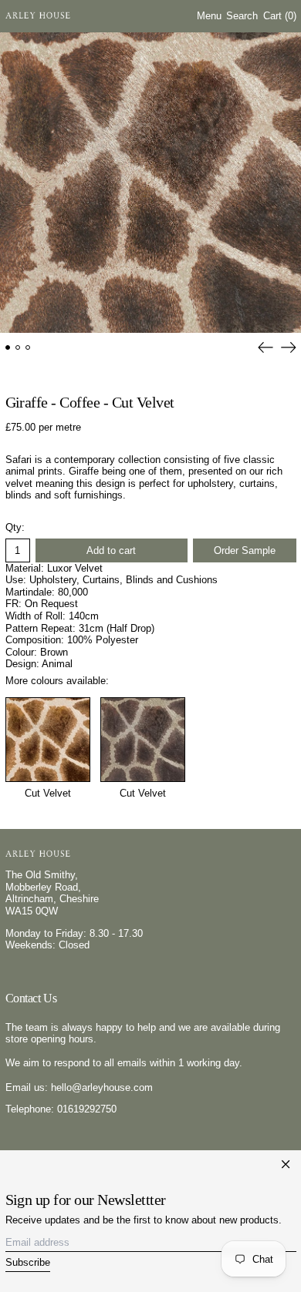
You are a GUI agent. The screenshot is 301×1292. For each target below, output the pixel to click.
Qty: (15, 527)
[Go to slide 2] (18, 348)
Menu (209, 16)
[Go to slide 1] (8, 348)
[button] (242, 16)
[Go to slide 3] (28, 348)
